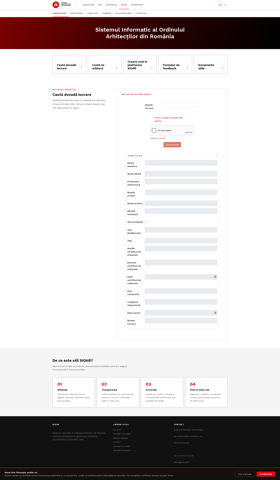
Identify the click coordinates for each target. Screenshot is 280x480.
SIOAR (124, 5)
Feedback (106, 13)
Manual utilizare (120, 438)
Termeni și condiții (121, 446)
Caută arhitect (76, 13)
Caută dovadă (59, 13)
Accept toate (266, 474)
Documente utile (123, 13)
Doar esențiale (245, 474)
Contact (117, 442)
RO (220, 5)
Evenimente (111, 5)
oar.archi (117, 430)
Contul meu (140, 13)
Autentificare (137, 5)
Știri (100, 5)
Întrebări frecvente (122, 434)
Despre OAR (88, 5)
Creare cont (92, 13)
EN (225, 5)
